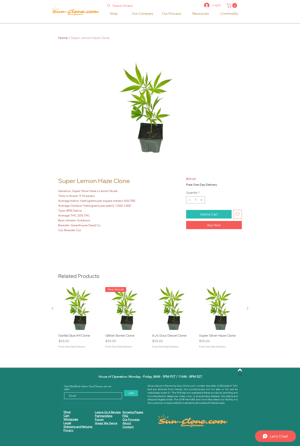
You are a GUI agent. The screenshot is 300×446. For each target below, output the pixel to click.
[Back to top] (240, 370)
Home (63, 38)
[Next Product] (247, 308)
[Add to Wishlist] (237, 214)
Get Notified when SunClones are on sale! (87, 388)
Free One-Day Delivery (201, 184)
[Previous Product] (52, 308)
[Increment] (201, 199)
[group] (150, 320)
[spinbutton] (195, 199)
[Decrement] (189, 199)
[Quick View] (79, 308)
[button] (232, 5)
